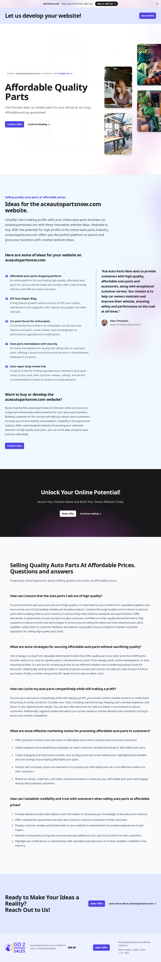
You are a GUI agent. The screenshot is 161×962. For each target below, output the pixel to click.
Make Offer (97, 903)
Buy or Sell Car (106, 3)
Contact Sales (14, 124)
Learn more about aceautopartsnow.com (132, 903)
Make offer (69, 513)
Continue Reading (39, 124)
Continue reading (90, 513)
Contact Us (65, 73)
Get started (148, 15)
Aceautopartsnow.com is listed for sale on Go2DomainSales (48, 947)
